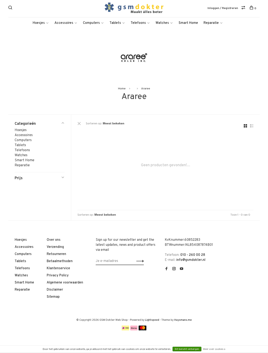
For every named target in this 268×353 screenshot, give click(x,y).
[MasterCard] (142, 329)
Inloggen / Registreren (222, 8)
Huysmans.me (183, 320)
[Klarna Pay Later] (134, 329)
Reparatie (211, 23)
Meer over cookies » (214, 349)
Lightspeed (152, 320)
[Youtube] (181, 269)
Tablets (115, 23)
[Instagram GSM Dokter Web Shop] (174, 269)
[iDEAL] (125, 329)
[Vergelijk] (243, 8)
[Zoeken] (10, 8)
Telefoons (138, 23)
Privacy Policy (58, 275)
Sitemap (53, 297)
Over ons (54, 240)
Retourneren (56, 254)
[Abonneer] (139, 261)
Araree (145, 88)
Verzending (55, 247)
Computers (91, 23)
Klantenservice (58, 268)
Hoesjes (39, 23)
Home (122, 88)
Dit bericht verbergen (187, 349)
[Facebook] (166, 269)
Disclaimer (55, 290)
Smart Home (188, 23)
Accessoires (63, 23)
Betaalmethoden (60, 261)
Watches (162, 23)
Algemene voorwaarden (65, 283)
